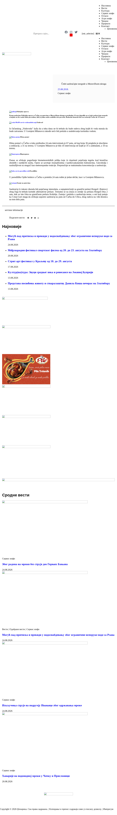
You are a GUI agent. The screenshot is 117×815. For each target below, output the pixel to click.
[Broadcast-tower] (71, 35)
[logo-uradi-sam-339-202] (26, 417)
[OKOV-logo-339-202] (26, 327)
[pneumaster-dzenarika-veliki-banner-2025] (58, 480)
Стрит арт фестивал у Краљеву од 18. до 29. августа (40, 261)
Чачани (104, 21)
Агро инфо (106, 18)
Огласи (104, 16)
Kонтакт (105, 26)
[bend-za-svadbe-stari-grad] (25, 299)
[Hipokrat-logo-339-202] (26, 447)
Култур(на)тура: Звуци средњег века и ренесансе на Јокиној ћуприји (50, 272)
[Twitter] (76, 32)
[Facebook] (66, 32)
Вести (104, 8)
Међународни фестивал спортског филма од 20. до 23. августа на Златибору (55, 250)
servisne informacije (14, 210)
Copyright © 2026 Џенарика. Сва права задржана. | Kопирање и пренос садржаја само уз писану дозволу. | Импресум (56, 809)
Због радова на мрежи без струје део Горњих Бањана (35, 564)
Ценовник (112, 28)
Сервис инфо (107, 13)
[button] (105, 33)
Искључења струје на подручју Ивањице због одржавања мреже (42, 705)
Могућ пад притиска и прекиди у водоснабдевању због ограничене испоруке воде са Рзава (58, 634)
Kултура (105, 11)
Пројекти (105, 23)
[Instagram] (71, 32)
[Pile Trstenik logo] (26, 383)
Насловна (106, 5)
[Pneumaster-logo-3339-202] (26, 387)
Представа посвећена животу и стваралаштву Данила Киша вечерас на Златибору (59, 283)
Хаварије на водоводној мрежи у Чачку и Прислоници (36, 775)
